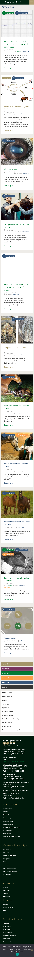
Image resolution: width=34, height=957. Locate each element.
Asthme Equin (10, 637)
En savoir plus (8, 68)
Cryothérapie (7, 874)
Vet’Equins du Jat (9, 775)
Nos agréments (7, 932)
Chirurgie (5, 700)
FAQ (4, 910)
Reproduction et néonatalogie (11, 719)
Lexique (4, 687)
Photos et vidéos (8, 907)
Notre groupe (7, 929)
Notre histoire (7, 926)
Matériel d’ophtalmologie (10, 871)
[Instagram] (7, 743)
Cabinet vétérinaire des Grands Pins (15, 790)
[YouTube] (14, 743)
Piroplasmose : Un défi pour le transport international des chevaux (17, 287)
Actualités (8, 114)
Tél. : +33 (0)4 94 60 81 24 (13, 798)
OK (17, 954)
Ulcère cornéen (10, 169)
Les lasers (6, 852)
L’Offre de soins (7, 693)
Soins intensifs (6, 726)
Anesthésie (6, 865)
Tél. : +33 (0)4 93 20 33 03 (13, 771)
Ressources (8, 900)
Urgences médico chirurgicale (11, 730)
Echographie (6, 858)
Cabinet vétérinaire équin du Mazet (15, 782)
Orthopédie (5, 704)
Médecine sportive (8, 715)
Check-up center (7, 696)
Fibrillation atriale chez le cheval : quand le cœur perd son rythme (16, 44)
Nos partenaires (7, 942)
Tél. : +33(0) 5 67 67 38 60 (13, 779)
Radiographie (7, 849)
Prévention (5, 668)
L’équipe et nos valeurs (9, 935)
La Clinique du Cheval (11, 2)
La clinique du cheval (12, 919)
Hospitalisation (7, 722)
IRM (4, 862)
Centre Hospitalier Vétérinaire (13, 749)
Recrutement (7, 938)
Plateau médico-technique (15, 845)
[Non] (32, 950)
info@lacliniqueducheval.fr (10, 746)
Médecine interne (7, 711)
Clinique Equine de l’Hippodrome (14, 765)
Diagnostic (19, 51)
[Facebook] (4, 743)
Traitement (25, 471)
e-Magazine (15, 114)
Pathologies (26, 51)
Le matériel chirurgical (9, 855)
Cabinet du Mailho (9, 757)
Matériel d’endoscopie (9, 868)
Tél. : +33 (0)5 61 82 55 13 (13, 754)
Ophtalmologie (6, 708)
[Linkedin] (11, 743)
